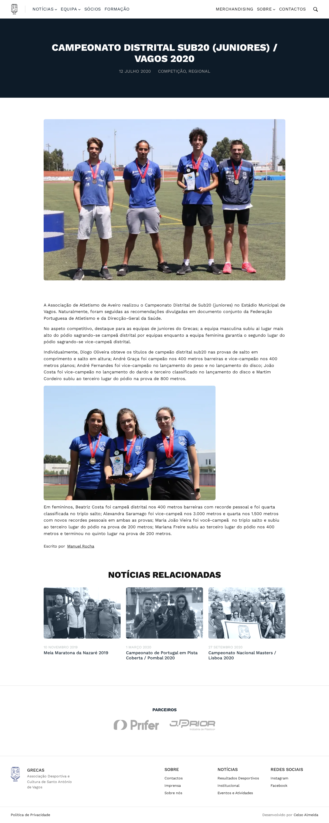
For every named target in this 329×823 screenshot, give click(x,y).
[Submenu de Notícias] (56, 9)
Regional (199, 71)
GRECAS (35, 770)
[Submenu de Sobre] (274, 9)
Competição (172, 71)
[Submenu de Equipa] (79, 9)
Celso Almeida (306, 815)
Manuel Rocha (80, 546)
